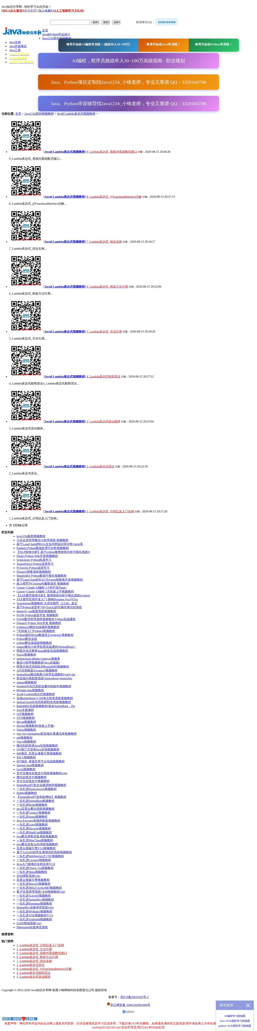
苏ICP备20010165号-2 (134, 997)
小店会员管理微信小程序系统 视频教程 (42, 540)
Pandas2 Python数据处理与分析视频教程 (43, 548)
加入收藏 (45, 10)
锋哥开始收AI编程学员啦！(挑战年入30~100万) (98, 44)
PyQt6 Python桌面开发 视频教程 (37, 615)
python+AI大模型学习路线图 (234, 1025)
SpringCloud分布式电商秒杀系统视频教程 (44, 702)
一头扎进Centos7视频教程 (33, 812)
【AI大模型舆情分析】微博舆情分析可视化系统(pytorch (53, 595)
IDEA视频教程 (26, 757)
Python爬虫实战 (27, 638)
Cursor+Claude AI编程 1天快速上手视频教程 (45, 591)
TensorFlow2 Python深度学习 (35, 563)
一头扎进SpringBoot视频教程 (35, 800)
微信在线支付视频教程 (32, 777)
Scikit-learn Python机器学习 (34, 559)
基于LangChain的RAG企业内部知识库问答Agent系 (50, 544)
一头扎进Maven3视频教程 (33, 883)
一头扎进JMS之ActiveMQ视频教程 (39, 887)
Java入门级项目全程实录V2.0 (36, 864)
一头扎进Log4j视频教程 (32, 824)
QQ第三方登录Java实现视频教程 (38, 749)
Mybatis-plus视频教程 (30, 690)
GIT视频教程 (25, 714)
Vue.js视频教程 (26, 741)
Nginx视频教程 (26, 729)
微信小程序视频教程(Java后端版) (38, 662)
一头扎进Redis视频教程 (32, 804)
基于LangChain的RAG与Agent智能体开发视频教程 (50, 579)
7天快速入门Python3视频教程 (36, 631)
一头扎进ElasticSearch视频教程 (37, 789)
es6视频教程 (25, 737)
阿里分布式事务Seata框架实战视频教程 (42, 650)
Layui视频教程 (26, 769)
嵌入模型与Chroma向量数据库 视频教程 (43, 583)
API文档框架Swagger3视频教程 (37, 670)
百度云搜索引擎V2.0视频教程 (36, 848)
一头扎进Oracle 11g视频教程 (35, 868)
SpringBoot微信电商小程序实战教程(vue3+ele (46, 674)
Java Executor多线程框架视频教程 (38, 820)
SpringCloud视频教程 (30, 765)
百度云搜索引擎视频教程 (33, 879)
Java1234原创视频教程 (39, 113)
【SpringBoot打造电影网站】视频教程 (41, 797)
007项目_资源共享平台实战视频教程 (41, 761)
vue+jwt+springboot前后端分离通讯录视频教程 (47, 733)
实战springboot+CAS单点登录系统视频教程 (45, 698)
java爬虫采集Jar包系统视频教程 (37, 844)
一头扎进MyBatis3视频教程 (34, 911)
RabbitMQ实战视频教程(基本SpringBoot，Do (46, 706)
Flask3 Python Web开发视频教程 (37, 556)
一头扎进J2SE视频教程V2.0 (35, 915)
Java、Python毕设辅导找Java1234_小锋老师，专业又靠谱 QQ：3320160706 (128, 103)
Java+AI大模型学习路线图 (235, 1021)
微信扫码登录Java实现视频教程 (37, 745)
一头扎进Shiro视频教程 (32, 872)
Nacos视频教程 (26, 654)
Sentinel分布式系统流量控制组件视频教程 (44, 686)
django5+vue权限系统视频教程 (36, 611)
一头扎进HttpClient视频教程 (35, 840)
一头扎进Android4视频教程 (34, 919)
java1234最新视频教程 (31, 536)
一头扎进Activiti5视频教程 (34, 895)
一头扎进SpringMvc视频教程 (35, 899)
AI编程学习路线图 (235, 1016)
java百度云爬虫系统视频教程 (36, 808)
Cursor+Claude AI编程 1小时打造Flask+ (42, 587)
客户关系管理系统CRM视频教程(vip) (41, 891)
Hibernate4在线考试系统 (32, 927)
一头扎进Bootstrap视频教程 (34, 903)
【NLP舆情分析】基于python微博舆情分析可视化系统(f (53, 552)
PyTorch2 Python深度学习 (33, 567)
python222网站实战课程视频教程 (38, 627)
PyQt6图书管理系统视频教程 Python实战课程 (46, 619)
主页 (18, 113)
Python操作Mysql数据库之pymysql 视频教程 (45, 635)
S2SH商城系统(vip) (29, 923)
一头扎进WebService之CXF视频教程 (40, 856)
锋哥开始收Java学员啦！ (163, 44)
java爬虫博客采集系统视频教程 (37, 836)
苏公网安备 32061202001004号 (130, 1005)
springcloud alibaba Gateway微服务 (38, 658)
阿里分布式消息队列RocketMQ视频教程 (43, 666)
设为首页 (30, 10)
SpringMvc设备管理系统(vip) (35, 907)
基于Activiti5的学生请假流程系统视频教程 (44, 852)
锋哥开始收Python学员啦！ (213, 44)
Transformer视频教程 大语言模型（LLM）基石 (47, 603)
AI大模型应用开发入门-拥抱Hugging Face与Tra (47, 599)
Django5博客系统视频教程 (34, 571)
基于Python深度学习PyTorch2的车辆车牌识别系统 (49, 607)
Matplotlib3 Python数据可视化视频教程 (42, 575)
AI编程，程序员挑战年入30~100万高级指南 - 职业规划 (128, 60)
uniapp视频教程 (27, 682)
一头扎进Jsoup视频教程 (32, 816)
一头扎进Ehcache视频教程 (34, 828)
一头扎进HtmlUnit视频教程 (34, 832)
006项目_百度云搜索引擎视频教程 (39, 753)
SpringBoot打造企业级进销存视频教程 (41, 785)
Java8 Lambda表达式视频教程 (76, 113)
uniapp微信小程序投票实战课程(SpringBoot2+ (46, 646)
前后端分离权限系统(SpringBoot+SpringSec (44, 678)
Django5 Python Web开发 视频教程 (39, 623)
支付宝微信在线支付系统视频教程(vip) (42, 773)
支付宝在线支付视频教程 (33, 781)
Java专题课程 (25, 710)
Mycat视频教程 (26, 721)
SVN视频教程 (26, 717)
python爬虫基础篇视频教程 (34, 642)
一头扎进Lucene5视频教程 (34, 860)
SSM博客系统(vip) (28, 876)
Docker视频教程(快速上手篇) (35, 725)
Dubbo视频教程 (27, 793)
